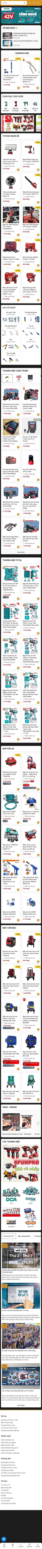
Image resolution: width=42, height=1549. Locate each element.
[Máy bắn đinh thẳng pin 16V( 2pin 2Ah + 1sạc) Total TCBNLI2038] (21, 15)
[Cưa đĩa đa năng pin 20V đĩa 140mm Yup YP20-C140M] (31, 394)
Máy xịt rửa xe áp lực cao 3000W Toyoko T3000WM (10, 774)
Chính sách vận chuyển (8, 1442)
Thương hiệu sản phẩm (8, 1503)
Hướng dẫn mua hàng (8, 1462)
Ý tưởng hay (5, 1490)
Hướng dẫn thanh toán (8, 1465)
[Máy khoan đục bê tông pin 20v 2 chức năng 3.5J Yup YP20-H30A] (11, 394)
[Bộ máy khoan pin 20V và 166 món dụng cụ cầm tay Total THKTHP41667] (11, 574)
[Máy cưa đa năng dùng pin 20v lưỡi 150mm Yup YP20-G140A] (11, 527)
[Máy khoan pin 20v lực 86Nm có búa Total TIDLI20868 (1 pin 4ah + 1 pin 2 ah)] (11, 680)
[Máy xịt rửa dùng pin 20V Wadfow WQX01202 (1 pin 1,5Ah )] (11, 867)
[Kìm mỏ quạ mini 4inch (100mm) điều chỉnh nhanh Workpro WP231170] (31, 66)
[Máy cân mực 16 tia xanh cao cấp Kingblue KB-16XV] (31, 1042)
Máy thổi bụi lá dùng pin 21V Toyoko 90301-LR (31, 193)
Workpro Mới (22, 53)
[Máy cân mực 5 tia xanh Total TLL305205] (11, 1081)
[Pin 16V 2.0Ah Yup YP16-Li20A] (31, 459)
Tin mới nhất (9, 28)
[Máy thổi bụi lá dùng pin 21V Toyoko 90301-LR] (31, 182)
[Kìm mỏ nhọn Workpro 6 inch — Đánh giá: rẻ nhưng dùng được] (18, 1122)
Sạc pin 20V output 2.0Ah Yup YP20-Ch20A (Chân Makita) (10, 439)
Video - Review (10, 1107)
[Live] (34, 3)
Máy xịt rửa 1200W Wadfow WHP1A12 (29, 913)
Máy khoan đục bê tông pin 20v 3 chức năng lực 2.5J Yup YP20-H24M (31, 505)
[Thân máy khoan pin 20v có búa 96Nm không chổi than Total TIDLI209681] (31, 680)
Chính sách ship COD (7, 1450)
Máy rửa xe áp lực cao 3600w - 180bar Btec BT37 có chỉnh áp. (30, 774)
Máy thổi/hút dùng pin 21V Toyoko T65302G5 (31, 160)
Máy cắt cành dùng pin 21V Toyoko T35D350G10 (10, 227)
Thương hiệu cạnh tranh (15, 371)
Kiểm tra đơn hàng (7, 1422)
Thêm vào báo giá (10, 82)
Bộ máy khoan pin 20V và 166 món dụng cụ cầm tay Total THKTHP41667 (10, 587)
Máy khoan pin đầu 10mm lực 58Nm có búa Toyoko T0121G (30, 290)
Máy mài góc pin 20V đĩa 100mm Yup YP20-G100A (30, 539)
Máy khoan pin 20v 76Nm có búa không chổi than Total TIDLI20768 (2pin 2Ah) (31, 659)
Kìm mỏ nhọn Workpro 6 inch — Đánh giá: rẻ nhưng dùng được (17, 1134)
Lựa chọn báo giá (29, 164)
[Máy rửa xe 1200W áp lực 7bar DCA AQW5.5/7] (11, 835)
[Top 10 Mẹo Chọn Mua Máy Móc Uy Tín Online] (21, 1376)
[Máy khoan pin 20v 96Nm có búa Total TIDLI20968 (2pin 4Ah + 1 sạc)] (11, 715)
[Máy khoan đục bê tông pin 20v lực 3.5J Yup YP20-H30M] (11, 492)
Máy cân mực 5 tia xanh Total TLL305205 (11, 1092)
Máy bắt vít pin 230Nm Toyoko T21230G (30, 258)
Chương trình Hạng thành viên (10, 1476)
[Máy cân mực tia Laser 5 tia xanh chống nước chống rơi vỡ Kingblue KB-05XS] (31, 1006)
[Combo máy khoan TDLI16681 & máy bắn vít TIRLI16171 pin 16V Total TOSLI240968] (11, 611)
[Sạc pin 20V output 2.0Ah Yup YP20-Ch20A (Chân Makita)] (11, 427)
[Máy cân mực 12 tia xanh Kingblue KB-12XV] (11, 1042)
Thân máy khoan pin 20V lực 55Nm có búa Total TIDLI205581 (10, 658)
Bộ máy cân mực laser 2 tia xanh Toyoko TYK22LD (10, 953)
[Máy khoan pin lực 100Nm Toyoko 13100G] (11, 247)
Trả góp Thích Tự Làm (8, 1425)
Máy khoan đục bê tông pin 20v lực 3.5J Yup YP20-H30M (11, 504)
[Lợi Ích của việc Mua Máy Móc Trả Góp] (7, 43)
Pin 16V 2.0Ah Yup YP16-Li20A (29, 470)
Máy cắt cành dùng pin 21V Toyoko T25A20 (30, 226)
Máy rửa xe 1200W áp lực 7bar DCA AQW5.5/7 (10, 847)
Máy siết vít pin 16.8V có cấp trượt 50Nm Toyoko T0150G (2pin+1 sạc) (10, 291)
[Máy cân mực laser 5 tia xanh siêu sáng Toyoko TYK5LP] (31, 941)
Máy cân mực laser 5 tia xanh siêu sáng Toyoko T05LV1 (11, 986)
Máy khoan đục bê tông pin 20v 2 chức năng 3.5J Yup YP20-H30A (11, 406)
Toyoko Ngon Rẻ (11, 136)
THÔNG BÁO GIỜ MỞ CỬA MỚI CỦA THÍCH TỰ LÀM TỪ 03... (24, 34)
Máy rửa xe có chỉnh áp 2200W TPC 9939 (31, 813)
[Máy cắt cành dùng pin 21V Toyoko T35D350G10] (11, 215)
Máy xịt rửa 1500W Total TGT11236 (9, 813)
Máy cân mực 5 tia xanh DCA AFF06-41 (31, 1092)
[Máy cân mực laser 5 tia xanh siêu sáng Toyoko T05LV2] (31, 974)
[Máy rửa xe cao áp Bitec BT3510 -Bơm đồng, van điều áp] (31, 835)
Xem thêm (21, 552)
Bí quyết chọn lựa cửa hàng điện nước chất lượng (18, 1351)
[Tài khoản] (38, 3)
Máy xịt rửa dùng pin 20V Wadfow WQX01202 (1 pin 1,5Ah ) (10, 880)
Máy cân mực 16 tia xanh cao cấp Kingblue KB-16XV (30, 1054)
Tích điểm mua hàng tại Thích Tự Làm (13, 1473)
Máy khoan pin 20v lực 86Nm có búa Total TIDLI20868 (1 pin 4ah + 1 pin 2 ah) (10, 693)
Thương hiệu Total (12, 560)
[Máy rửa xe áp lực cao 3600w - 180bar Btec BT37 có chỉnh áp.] (31, 762)
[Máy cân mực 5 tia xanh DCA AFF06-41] (31, 1081)
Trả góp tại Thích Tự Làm (9, 1468)
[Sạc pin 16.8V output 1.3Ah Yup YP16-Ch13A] (31, 427)
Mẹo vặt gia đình (6, 1488)
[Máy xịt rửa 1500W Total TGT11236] (11, 802)
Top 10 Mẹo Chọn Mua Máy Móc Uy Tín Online (18, 1391)
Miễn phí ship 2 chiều (7, 1445)
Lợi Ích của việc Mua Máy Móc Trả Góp (25, 41)
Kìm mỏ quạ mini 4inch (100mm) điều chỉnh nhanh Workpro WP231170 (30, 79)
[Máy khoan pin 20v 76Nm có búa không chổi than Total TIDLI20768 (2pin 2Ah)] (31, 646)
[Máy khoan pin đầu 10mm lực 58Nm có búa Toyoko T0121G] (31, 278)
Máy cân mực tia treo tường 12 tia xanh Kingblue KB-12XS (10, 1019)
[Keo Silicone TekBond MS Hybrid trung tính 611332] (21, 1163)
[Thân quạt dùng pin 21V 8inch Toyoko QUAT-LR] (11, 182)
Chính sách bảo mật (7, 1440)
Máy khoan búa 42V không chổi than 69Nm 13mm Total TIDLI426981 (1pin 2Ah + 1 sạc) (31, 729)
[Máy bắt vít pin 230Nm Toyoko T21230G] (31, 247)
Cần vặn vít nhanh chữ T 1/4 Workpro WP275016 (11, 78)
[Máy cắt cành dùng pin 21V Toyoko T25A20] (31, 215)
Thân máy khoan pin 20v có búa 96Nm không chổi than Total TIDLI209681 (30, 693)
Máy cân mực (9, 928)
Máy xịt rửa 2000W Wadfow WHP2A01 (9, 913)
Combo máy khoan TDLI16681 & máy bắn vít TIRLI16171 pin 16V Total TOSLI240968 (10, 624)
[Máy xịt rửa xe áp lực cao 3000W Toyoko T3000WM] (11, 762)
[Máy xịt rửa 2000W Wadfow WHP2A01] (11, 902)
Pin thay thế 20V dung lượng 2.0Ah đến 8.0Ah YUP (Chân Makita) (11, 472)
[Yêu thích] (29, 3)
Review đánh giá (6, 1493)
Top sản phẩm (5, 1501)
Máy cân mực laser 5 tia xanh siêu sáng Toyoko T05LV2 (31, 986)
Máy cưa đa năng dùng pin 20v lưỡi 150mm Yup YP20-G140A (10, 539)
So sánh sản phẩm (7, 1498)
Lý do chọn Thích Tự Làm (9, 1428)
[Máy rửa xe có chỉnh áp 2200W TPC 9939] (31, 802)
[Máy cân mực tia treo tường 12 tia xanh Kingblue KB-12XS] (11, 1006)
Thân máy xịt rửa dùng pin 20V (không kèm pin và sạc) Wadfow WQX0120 (30, 880)
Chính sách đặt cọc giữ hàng (10, 1453)
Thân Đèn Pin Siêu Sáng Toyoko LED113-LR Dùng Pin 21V (10, 162)
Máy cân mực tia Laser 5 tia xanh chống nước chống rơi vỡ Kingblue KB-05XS (30, 1020)
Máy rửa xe (8, 748)
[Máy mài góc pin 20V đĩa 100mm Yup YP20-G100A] (31, 527)
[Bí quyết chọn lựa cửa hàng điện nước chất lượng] (21, 1336)
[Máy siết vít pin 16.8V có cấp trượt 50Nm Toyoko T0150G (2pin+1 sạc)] (11, 278)
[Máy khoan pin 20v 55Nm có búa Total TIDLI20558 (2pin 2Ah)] (31, 611)
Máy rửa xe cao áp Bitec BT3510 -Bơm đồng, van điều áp (29, 847)
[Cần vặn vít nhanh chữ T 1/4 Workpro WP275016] (11, 66)
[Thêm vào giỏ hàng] (18, 88)
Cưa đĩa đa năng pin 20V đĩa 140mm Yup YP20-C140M (30, 406)
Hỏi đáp (3, 1495)
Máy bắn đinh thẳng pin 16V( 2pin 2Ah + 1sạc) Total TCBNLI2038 (31, 586)
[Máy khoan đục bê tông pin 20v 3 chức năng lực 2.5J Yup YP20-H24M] (31, 492)
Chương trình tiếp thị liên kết (10, 1430)
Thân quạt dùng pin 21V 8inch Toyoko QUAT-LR (9, 194)
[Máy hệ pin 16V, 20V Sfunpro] (17, 123)
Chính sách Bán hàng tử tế (9, 1448)
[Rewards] (3, 1539)
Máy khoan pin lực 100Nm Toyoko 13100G (11, 258)
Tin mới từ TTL (5, 1485)
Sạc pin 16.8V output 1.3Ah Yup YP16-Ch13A (30, 439)
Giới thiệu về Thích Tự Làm (9, 1420)
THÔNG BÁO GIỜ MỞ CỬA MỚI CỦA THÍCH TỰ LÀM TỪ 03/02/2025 (20, 1271)
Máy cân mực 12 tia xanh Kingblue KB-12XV (11, 1053)
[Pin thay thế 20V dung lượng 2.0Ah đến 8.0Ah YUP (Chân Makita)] (11, 459)
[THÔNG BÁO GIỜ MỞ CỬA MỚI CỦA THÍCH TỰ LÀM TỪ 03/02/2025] (7, 35)
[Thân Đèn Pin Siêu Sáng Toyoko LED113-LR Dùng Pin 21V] (11, 149)
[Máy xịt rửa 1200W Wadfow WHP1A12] (31, 902)
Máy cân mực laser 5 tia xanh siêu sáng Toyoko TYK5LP (31, 953)
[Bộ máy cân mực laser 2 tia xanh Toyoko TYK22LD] (11, 941)
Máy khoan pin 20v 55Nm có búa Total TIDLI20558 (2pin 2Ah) (31, 623)
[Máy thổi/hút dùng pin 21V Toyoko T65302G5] (31, 149)
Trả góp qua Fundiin (7, 1470)
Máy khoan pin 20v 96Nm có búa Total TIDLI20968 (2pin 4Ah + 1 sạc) (10, 728)
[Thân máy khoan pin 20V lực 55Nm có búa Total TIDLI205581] (11, 646)
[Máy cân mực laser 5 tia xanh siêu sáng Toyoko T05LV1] (11, 974)
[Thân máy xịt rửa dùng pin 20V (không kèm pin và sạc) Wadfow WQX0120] (31, 867)
